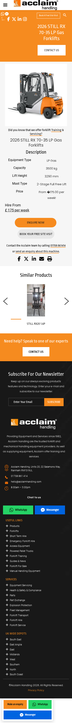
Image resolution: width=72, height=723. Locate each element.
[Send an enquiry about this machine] (41, 259)
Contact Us (36, 351)
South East (15, 639)
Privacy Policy (36, 690)
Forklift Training (18, 556)
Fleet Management (20, 610)
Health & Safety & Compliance (25, 590)
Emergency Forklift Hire (22, 541)
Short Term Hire (18, 536)
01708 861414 (58, 245)
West (12, 659)
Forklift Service (18, 625)
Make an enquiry (15, 704)
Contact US (51, 50)
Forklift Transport (19, 615)
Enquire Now (35, 222)
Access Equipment (20, 546)
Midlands (15, 654)
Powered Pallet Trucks (21, 551)
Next (67, 301)
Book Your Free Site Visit (36, 234)
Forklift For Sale (18, 566)
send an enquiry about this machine (37, 251)
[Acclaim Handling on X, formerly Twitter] (14, 19)
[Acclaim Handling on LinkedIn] (19, 19)
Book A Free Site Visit (48, 15)
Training (56, 130)
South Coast (16, 674)
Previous (5, 301)
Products (14, 526)
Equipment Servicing (21, 585)
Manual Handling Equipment (25, 571)
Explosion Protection (21, 605)
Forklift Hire (16, 620)
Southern (15, 664)
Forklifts (14, 531)
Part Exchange (17, 600)
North (13, 669)
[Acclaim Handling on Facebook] (8, 19)
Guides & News (18, 561)
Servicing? (36, 134)
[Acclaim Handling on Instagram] (24, 19)
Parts (12, 595)
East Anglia (16, 644)
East (12, 649)
